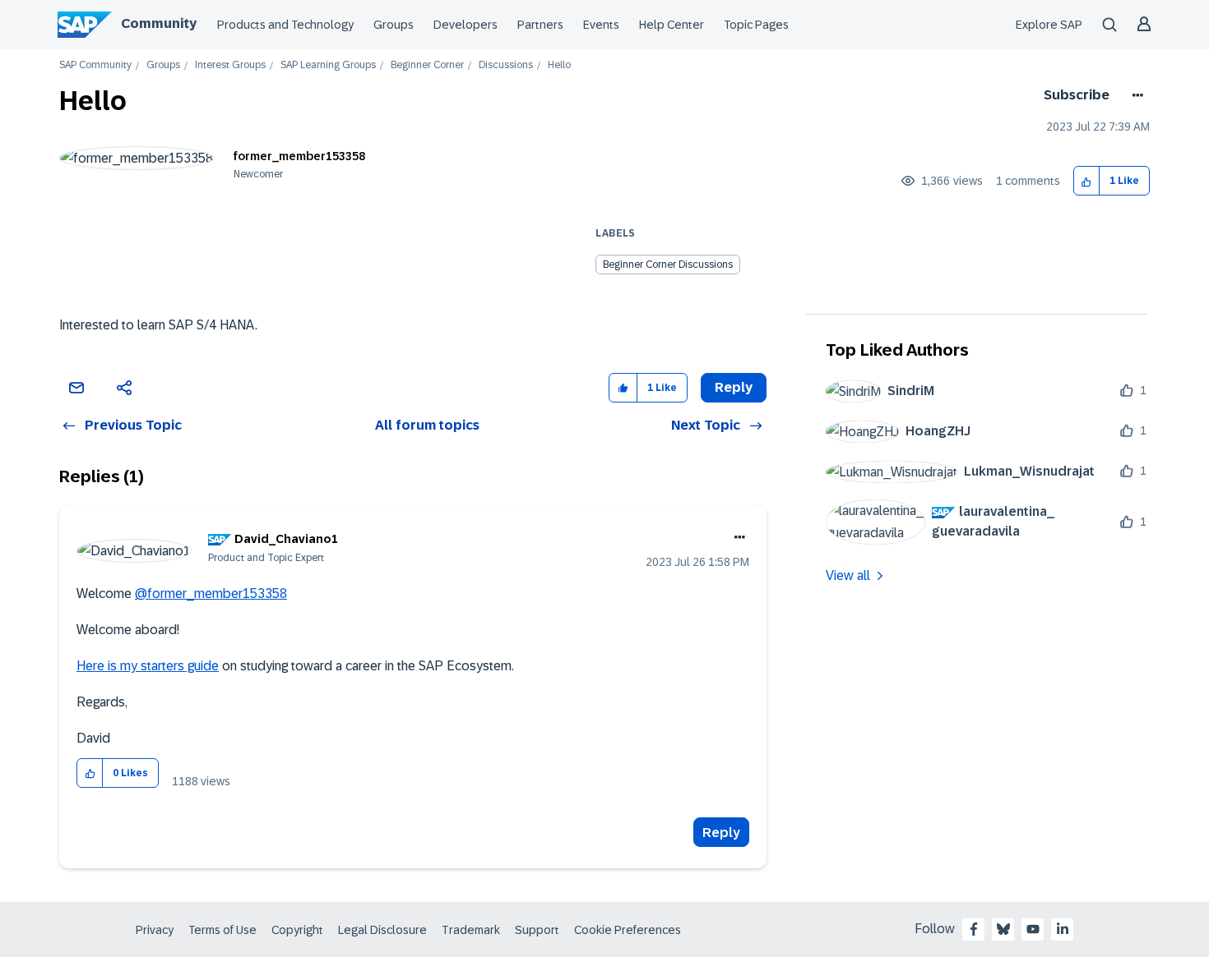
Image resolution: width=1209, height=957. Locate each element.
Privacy (155, 929)
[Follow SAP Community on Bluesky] (1003, 929)
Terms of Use (222, 929)
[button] (1087, 181)
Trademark (471, 929)
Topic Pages (756, 24)
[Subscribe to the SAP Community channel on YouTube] (1033, 929)
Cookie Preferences (627, 929)
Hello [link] (559, 65)
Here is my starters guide (147, 666)
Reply (721, 833)
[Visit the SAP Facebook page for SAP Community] (973, 929)
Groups (393, 24)
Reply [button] (734, 387)
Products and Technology (285, 24)
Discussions (506, 65)
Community (159, 23)
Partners (540, 24)
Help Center (671, 24)
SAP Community (95, 65)
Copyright (297, 929)
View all (848, 575)
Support (537, 929)
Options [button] (1134, 95)
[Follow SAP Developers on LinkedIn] (1062, 929)
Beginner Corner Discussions (668, 264)
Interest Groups (230, 65)
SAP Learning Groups (328, 65)
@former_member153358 (211, 593)
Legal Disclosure (382, 929)
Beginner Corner (427, 65)
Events (601, 24)
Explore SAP (1049, 24)
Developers (465, 24)
